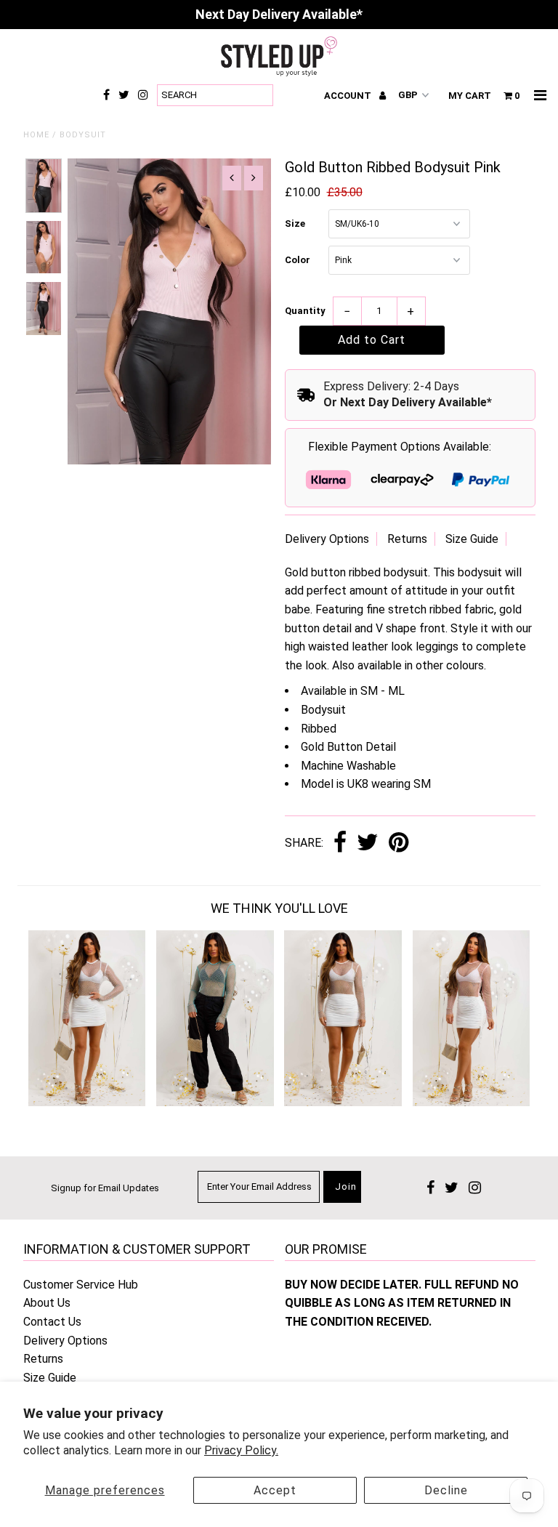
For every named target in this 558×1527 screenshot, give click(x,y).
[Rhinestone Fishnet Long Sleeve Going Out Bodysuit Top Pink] (471, 1102)
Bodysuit (83, 135)
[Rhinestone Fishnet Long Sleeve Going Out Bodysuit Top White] (87, 1102)
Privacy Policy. (241, 1450)
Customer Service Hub (80, 1285)
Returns (407, 539)
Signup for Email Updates (105, 1187)
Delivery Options (327, 539)
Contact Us (52, 1322)
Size (295, 223)
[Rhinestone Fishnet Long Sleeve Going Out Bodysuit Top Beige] (343, 1102)
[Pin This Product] (398, 843)
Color (297, 259)
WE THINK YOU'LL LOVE (279, 908)
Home (36, 135)
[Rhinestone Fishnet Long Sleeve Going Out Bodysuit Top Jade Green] (215, 1102)
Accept (275, 1490)
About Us (46, 1303)
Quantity (305, 310)
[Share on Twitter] (368, 843)
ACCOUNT (348, 95)
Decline (446, 1490)
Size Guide (471, 539)
